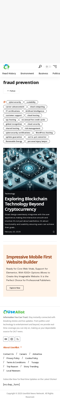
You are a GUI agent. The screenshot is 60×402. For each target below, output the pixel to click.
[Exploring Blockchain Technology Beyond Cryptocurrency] (30, 169)
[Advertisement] (30, 32)
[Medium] (11, 339)
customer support (14, 115)
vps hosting (11, 120)
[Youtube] (5, 339)
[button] (40, 66)
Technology (10, 194)
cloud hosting (33, 115)
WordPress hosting (44, 133)
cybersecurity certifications (18, 133)
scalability (31, 102)
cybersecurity (15, 102)
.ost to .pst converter (37, 137)
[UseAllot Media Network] (6, 67)
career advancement (15, 107)
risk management (32, 128)
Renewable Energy (14, 141)
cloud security (34, 124)
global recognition (14, 124)
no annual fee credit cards (33, 120)
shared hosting (12, 128)
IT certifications (13, 111)
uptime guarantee (14, 137)
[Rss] (17, 339)
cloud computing (37, 107)
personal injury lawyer (37, 141)
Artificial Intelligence (35, 111)
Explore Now (15, 288)
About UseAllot (11, 347)
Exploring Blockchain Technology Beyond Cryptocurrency (26, 204)
